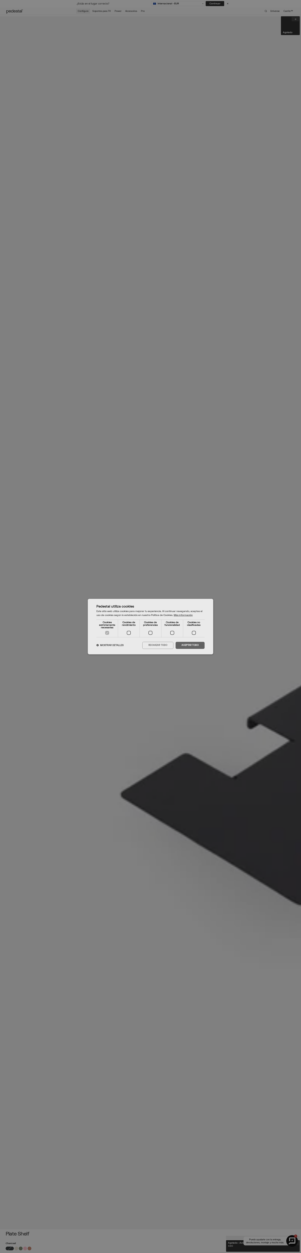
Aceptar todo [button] (190, 645)
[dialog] (150, 626)
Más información (183, 615)
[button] (110, 645)
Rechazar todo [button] (157, 645)
